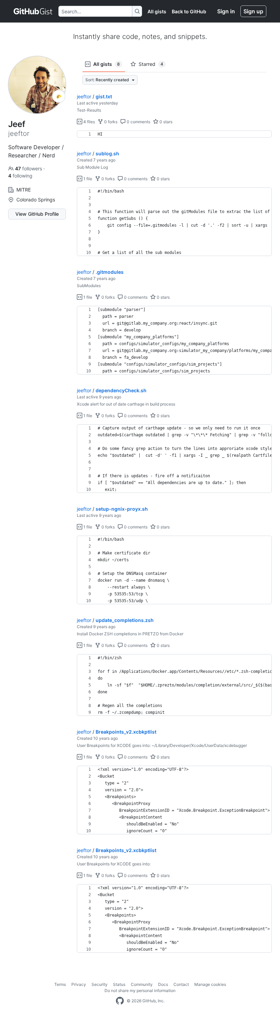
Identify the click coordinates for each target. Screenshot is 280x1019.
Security (100, 984)
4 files (88, 121)
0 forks (110, 121)
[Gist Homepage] (33, 11)
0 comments (138, 121)
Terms (60, 984)
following (20, 176)
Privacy (78, 984)
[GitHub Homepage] (120, 1000)
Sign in (226, 11)
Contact (181, 984)
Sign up (253, 11)
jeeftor (84, 96)
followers (29, 168)
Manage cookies (210, 984)
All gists (157, 11)
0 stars (165, 121)
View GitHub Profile (37, 214)
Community (142, 984)
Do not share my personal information (140, 990)
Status (119, 984)
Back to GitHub (189, 11)
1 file (87, 178)
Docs (163, 984)
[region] (174, 134)
